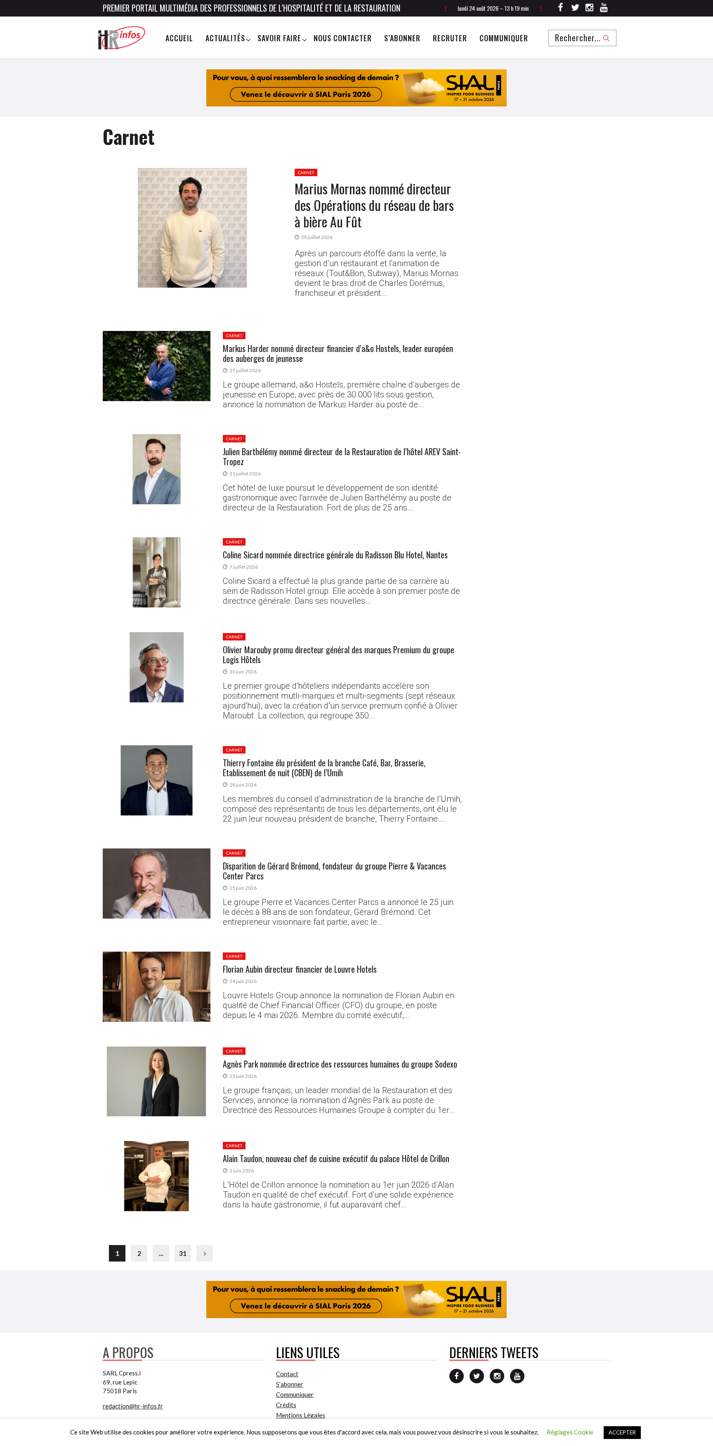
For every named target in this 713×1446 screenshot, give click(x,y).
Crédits (286, 1404)
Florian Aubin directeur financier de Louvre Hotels (300, 969)
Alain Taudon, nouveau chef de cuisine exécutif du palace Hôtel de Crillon (336, 1158)
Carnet (306, 172)
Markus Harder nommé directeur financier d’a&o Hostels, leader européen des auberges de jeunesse (338, 353)
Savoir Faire (279, 38)
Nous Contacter (343, 38)
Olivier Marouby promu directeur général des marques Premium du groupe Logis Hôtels (338, 654)
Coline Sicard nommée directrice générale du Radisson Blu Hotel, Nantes (335, 554)
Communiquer (503, 38)
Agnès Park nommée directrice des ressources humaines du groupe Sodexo (340, 1064)
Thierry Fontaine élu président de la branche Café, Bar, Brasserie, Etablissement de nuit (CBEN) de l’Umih (324, 767)
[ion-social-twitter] (575, 8)
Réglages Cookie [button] (570, 1432)
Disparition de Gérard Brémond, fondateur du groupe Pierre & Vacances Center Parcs (334, 871)
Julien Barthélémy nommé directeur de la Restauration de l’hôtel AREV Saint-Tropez (342, 456)
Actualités (225, 38)
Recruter (450, 38)
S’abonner (402, 38)
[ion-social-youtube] (604, 8)
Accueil (179, 38)
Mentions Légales (300, 1415)
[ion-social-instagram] (589, 8)
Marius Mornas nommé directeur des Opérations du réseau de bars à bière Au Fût (374, 205)
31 (183, 1253)
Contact (287, 1373)
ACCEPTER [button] (622, 1432)
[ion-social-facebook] (561, 8)
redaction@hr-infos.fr (133, 1406)
